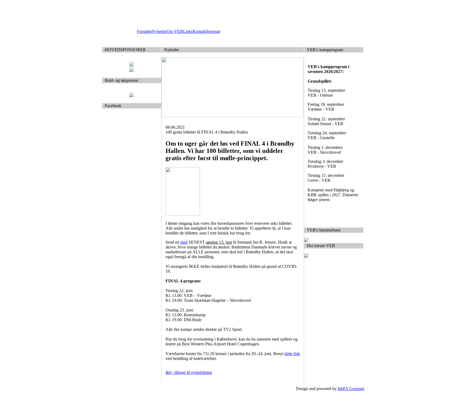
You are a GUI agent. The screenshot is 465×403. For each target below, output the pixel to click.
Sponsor (213, 31)
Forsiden (144, 31)
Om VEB (175, 31)
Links (188, 31)
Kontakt (199, 31)
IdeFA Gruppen (351, 388)
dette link (292, 353)
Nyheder (159, 31)
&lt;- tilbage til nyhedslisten (188, 372)
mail (184, 242)
